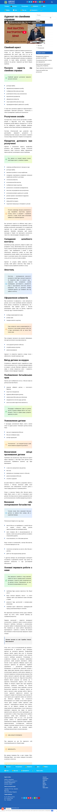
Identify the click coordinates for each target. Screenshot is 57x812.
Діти (39, 33)
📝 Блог (15, 10)
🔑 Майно (7, 10)
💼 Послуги (14, 6)
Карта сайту (40, 770)
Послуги (40, 43)
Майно (39, 38)
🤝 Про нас (23, 10)
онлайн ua (40, 40)
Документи (41, 36)
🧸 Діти (43, 6)
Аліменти (40, 28)
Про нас (40, 45)
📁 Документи (33, 10)
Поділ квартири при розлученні (44, 68)
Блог (39, 31)
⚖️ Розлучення (24, 6)
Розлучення (41, 48)
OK (52, 810)
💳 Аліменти (34, 6)
